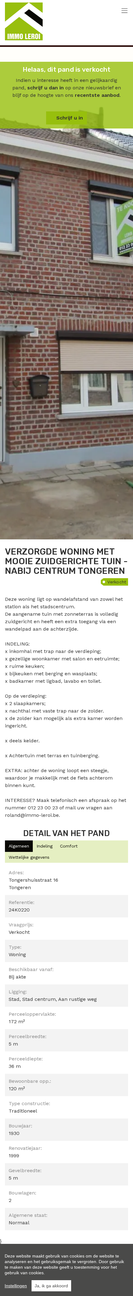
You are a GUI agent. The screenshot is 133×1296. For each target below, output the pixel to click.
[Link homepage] (24, 21)
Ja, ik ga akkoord (51, 1285)
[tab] (19, 846)
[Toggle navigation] (124, 11)
